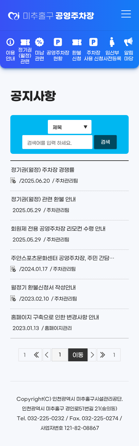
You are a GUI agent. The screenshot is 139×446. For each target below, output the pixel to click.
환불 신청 (76, 56)
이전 (47, 354)
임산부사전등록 (112, 56)
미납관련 (39, 56)
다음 (92, 354)
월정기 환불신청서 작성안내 (43, 288)
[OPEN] (126, 14)
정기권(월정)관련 (25, 54)
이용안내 (10, 56)
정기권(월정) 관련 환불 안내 (43, 199)
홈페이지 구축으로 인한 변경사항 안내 (55, 317)
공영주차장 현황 (58, 56)
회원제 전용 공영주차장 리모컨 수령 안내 (58, 229)
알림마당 (128, 56)
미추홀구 (58, 16)
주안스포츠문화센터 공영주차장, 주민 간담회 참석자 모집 (62, 258)
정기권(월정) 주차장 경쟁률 (42, 170)
